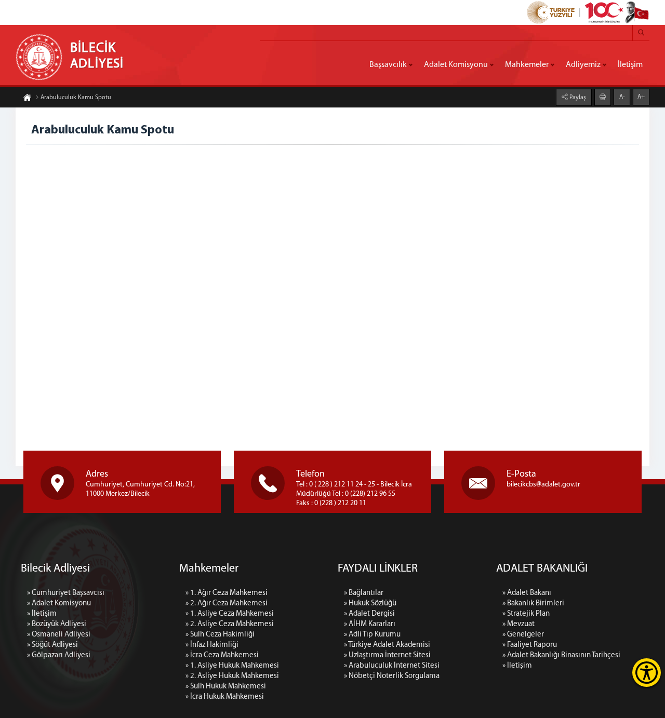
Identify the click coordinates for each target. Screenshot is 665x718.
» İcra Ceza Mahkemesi (222, 655)
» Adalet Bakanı (526, 593)
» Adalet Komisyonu (59, 603)
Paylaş (577, 97)
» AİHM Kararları (369, 624)
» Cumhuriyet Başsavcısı (65, 593)
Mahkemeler (527, 65)
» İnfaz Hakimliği (211, 645)
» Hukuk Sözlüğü (370, 603)
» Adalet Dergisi (369, 614)
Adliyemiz (583, 65)
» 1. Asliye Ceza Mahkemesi (229, 614)
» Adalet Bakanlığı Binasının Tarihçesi (561, 655)
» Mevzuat (518, 624)
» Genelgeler (523, 635)
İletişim (630, 65)
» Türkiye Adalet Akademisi (387, 645)
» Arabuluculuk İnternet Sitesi (392, 666)
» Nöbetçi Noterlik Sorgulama (392, 676)
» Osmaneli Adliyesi (58, 635)
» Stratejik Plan (526, 614)
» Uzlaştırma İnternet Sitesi (387, 655)
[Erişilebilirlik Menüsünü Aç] (646, 672)
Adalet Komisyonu (456, 65)
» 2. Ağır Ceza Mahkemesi (226, 603)
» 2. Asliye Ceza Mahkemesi (229, 624)
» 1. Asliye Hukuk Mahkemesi (232, 666)
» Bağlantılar (363, 593)
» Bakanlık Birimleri (533, 603)
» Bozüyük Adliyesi (56, 624)
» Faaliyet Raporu (529, 645)
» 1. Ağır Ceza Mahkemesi (226, 593)
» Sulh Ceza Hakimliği (220, 635)
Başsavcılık (388, 65)
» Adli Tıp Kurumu (372, 635)
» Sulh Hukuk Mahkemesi (225, 686)
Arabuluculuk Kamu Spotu (76, 97)
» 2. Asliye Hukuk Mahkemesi (232, 676)
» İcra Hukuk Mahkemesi (224, 697)
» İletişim (42, 614)
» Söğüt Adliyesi (52, 645)
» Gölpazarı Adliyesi (58, 655)
